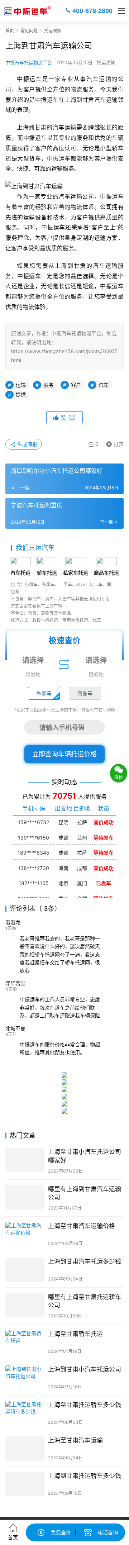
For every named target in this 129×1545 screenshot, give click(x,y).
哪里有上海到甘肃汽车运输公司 (84, 1193)
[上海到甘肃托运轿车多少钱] (24, 1484)
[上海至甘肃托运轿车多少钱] (24, 1413)
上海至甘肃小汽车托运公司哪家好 (84, 1156)
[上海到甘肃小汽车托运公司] (24, 1377)
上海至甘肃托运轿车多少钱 (84, 1404)
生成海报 (26, 444)
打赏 (113, 443)
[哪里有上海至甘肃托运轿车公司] (24, 1305)
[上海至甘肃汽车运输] (24, 1448)
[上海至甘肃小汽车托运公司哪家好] (24, 1160)
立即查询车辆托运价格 (64, 754)
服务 (48, 385)
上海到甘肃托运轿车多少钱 (84, 1475)
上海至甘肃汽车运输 (75, 1440)
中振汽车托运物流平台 (28, 62)
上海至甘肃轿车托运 (75, 1333)
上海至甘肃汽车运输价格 (81, 1226)
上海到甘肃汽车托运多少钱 (84, 1261)
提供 (21, 394)
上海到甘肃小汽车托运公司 (84, 1369)
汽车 (104, 385)
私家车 (44, 693)
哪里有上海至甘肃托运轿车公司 (84, 1301)
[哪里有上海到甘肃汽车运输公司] (24, 1197)
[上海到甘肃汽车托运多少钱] (24, 1270)
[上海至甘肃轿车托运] (24, 1342)
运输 (21, 385)
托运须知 (106, 62)
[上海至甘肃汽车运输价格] (24, 1234)
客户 (76, 385)
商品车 (84, 693)
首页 (9, 30)
